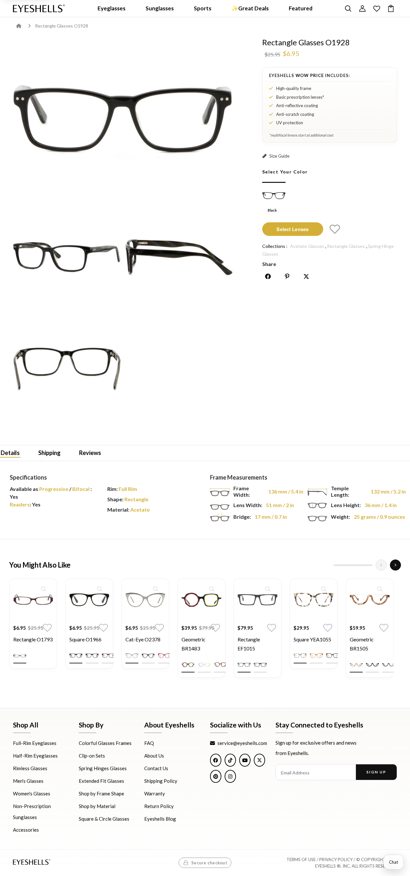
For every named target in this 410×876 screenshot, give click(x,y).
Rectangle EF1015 (249, 643)
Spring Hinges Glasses (103, 768)
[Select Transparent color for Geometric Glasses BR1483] (204, 664)
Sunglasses (160, 8)
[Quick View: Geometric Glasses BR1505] (379, 588)
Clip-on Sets (92, 756)
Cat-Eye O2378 (142, 639)
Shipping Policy (160, 781)
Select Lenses (292, 229)
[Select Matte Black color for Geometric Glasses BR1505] (372, 664)
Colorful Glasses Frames (105, 743)
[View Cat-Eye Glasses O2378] (145, 599)
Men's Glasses (28, 781)
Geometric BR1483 (193, 643)
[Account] (362, 8)
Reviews (90, 452)
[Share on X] (306, 276)
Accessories (26, 830)
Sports (202, 8)
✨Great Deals (250, 8)
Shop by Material (97, 806)
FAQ (149, 743)
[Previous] (381, 565)
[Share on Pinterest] (287, 276)
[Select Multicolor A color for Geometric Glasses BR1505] (388, 664)
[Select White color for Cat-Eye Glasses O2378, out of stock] (131, 655)
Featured (300, 8)
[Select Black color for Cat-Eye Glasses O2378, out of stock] (148, 655)
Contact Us (156, 768)
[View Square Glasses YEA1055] (314, 599)
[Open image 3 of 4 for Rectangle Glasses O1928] (179, 257)
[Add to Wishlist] (334, 229)
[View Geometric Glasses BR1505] (370, 599)
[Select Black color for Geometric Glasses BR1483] (188, 664)
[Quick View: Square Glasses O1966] (99, 588)
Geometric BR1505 (362, 643)
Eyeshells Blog (160, 819)
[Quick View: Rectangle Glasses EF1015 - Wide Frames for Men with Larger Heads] (267, 588)
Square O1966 (85, 639)
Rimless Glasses (30, 768)
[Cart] (391, 8)
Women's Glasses (31, 794)
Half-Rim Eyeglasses (35, 756)
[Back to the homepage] (23, 25)
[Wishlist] (376, 8)
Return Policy (159, 806)
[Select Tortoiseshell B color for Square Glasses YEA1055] (332, 655)
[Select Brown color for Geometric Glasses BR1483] (220, 664)
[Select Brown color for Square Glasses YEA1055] (316, 655)
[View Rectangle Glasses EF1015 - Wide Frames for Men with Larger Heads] (257, 599)
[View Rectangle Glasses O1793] (33, 599)
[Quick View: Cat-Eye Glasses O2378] (155, 588)
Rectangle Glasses (346, 246)
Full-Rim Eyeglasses (34, 743)
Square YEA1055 (312, 639)
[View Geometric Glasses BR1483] (201, 599)
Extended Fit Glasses (101, 781)
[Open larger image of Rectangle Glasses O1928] (123, 118)
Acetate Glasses (307, 246)
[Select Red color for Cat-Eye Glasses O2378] (164, 655)
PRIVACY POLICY (336, 859)
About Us (154, 756)
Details (10, 452)
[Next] (395, 565)
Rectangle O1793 (33, 639)
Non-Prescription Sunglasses (32, 812)
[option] (33, 628)
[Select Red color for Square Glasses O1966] (108, 655)
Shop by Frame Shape (101, 794)
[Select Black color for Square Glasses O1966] (75, 655)
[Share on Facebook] (268, 276)
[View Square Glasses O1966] (89, 599)
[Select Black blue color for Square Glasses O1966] (92, 655)
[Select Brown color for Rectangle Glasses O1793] (19, 655)
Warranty (154, 794)
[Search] (348, 8)
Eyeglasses (111, 8)
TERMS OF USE (301, 859)
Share (269, 264)
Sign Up (376, 772)
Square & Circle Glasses (104, 819)
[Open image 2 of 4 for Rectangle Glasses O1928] (67, 257)
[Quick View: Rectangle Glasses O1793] (43, 588)
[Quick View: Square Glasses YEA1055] (323, 588)
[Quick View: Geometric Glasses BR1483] (211, 588)
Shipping (49, 452)
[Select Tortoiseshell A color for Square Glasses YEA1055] (300, 655)
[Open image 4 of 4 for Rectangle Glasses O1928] (67, 369)
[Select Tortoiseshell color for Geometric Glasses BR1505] (356, 664)
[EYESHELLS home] (39, 8)
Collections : (274, 246)
